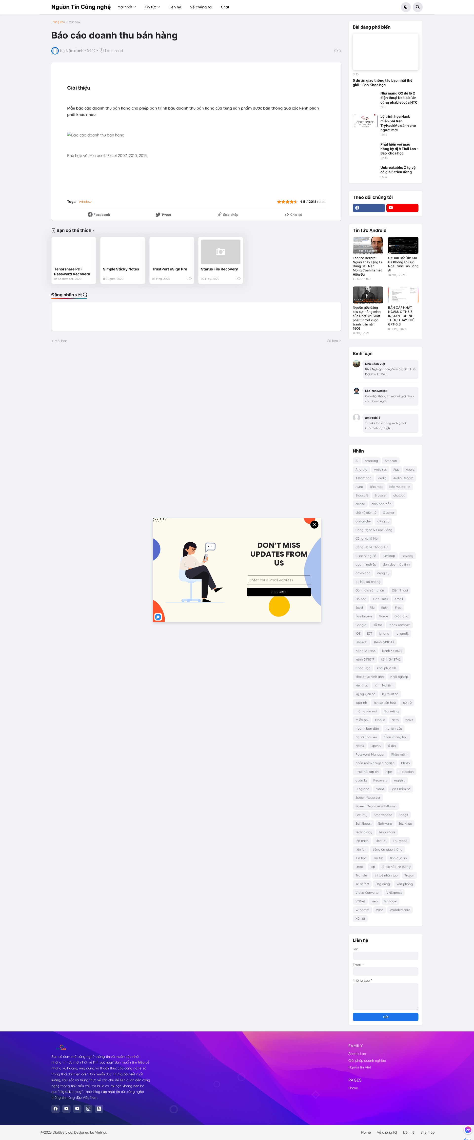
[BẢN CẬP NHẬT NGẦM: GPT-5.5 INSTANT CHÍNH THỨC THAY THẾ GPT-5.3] (403, 295)
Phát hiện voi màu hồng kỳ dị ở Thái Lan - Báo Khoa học (399, 148)
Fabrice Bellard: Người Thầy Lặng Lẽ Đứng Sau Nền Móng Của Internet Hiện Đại (368, 266)
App (396, 469)
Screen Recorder (368, 797)
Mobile (380, 720)
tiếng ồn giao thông (387, 849)
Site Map (427, 1132)
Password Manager (370, 754)
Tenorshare (387, 832)
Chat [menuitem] (225, 7)
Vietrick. (101, 1132)
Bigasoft (362, 495)
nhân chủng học (395, 737)
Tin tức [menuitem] (151, 7)
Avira (359, 487)
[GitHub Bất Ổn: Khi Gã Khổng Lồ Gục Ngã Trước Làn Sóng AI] (403, 245)
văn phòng (404, 884)
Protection (406, 772)
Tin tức (378, 858)
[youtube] (402, 208)
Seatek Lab (357, 1053)
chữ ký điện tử (366, 512)
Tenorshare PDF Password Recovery (72, 271)
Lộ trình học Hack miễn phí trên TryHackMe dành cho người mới (398, 123)
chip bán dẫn (382, 504)
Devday (407, 556)
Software (385, 823)
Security (361, 815)
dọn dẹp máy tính (396, 564)
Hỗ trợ (377, 625)
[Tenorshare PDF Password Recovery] (74, 252)
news (409, 720)
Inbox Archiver (399, 625)
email (399, 599)
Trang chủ (58, 21)
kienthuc (362, 685)
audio (382, 478)
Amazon (391, 461)
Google (361, 625)
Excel (359, 607)
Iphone (384, 633)
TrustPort (362, 884)
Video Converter (368, 892)
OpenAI (376, 746)
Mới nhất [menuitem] (125, 7)
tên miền (362, 841)
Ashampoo (364, 478)
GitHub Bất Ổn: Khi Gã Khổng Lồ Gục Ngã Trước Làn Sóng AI (403, 264)
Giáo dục (401, 616)
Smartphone (383, 815)
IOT (369, 633)
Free (398, 607)
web (375, 901)
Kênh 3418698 (392, 651)
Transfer (362, 875)
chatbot (399, 495)
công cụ (383, 521)
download (363, 573)
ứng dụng (382, 884)
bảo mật (376, 487)
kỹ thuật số (390, 694)
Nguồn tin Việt (359, 1067)
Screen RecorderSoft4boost (376, 806)
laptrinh (361, 702)
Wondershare (400, 910)
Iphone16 (402, 633)
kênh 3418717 (365, 659)
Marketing (391, 711)
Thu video (400, 841)
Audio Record (403, 478)
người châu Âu (366, 737)
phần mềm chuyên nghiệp (375, 763)
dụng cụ (383, 573)
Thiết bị (380, 841)
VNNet (360, 901)
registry (399, 780)
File (372, 607)
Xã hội (360, 918)
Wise (379, 910)
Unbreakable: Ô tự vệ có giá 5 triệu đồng (397, 169)
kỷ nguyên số (365, 694)
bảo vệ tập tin (399, 487)
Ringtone (362, 789)
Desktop (389, 556)
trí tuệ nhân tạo (386, 875)
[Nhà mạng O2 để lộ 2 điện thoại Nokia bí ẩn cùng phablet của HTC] (365, 98)
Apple (410, 469)
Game (383, 616)
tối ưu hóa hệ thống (396, 867)
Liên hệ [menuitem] (175, 7)
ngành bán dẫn (367, 728)
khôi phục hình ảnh (370, 677)
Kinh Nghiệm (384, 685)
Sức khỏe (405, 823)
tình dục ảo (398, 858)
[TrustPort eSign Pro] (172, 252)
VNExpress (394, 892)
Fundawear (364, 616)
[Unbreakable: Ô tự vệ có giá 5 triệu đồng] (365, 172)
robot (380, 789)
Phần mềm (399, 754)
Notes (360, 746)
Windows (362, 910)
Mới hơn (61, 341)
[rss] (99, 1109)
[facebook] (369, 208)
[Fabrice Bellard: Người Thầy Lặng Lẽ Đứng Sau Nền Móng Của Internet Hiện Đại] (368, 245)
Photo (405, 763)
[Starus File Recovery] (220, 252)
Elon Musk (380, 599)
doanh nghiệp (366, 564)
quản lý (361, 780)
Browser (381, 495)
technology (364, 832)
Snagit (403, 815)
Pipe (388, 772)
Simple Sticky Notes (121, 269)
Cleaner (388, 512)
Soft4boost (364, 823)
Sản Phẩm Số (401, 789)
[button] (406, 7)
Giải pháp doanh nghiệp (367, 1060)
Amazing (371, 461)
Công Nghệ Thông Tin (372, 547)
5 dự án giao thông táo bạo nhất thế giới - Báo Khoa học (382, 82)
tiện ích (361, 849)
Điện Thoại (400, 590)
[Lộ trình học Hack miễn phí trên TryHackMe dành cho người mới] (365, 121)
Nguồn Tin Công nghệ (81, 6)
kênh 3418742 (390, 659)
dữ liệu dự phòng (368, 582)
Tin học (361, 858)
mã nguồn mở (366, 711)
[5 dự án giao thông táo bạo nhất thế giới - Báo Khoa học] (385, 52)
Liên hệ (409, 1132)
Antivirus (380, 469)
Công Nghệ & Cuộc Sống (374, 530)
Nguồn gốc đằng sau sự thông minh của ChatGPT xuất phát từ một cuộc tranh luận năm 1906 (367, 317)
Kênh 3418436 (365, 651)
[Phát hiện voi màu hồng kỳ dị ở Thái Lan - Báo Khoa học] (365, 149)
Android (361, 469)
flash (384, 607)
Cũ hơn (332, 341)
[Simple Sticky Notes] (122, 252)
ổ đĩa (392, 746)
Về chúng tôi (387, 1132)
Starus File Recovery (219, 269)
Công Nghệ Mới (367, 538)
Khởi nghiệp (399, 677)
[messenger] (468, 1129)
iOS (358, 633)
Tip (372, 867)
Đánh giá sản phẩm (370, 590)
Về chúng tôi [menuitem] (201, 7)
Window (74, 21)
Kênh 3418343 (384, 642)
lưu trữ (407, 702)
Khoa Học (363, 668)
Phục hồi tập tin (367, 772)
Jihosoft (361, 642)
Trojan (409, 875)
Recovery (380, 780)
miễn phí (362, 720)
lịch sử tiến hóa (385, 702)
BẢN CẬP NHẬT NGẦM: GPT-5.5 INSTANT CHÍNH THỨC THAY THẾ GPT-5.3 (401, 315)
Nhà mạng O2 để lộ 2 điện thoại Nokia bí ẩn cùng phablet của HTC (399, 97)
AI (357, 461)
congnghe (363, 521)
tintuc (360, 867)
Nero (395, 720)
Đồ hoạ (361, 599)
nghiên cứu (394, 728)
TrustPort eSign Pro (169, 269)
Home (353, 1088)
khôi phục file (386, 668)
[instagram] (88, 1109)
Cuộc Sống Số (366, 556)
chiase (360, 504)
